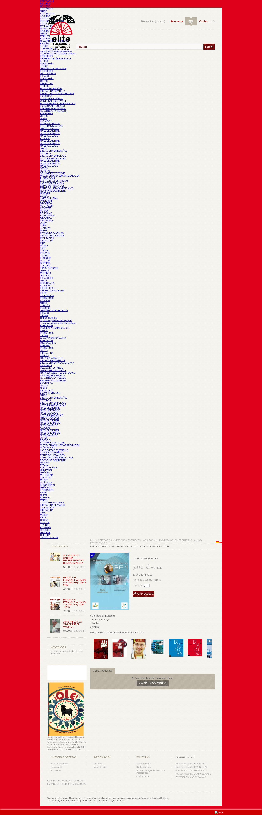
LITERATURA (46, 83)
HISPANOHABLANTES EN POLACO (57, 103)
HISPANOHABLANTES (51, 88)
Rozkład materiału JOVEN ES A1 (191, 763)
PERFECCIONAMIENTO (52, 290)
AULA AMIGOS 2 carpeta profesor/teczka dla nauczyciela (73, 559)
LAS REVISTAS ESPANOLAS (54, 181)
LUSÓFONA (46, 96)
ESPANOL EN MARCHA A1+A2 (191, 777)
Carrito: (203, 21)
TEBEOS (44, 86)
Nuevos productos (59, 763)
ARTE (43, 248)
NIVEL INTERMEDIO (50, 133)
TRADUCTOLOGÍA (49, 268)
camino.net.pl (142, 776)
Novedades (58, 647)
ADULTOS (45, 16)
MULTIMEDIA (46, 206)
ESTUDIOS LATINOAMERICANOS (56, 188)
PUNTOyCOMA (47, 178)
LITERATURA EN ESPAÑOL (53, 151)
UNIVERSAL (46, 201)
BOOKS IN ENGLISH (50, 123)
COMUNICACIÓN (48, 318)
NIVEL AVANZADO (49, 136)
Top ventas (56, 770)
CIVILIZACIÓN (47, 26)
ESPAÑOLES (46, 8)
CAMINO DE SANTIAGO (52, 233)
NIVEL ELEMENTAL (50, 131)
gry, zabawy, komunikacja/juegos (56, 320)
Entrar (160, 21)
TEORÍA (44, 46)
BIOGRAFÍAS (46, 113)
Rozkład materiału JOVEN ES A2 (191, 767)
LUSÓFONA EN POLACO (52, 106)
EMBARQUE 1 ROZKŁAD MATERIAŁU (66, 780)
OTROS (44, 81)
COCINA (44, 250)
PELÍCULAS (46, 213)
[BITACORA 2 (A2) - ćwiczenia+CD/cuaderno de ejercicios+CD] (176, 640)
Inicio (92, 540)
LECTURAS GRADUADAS (53, 158)
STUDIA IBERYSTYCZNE (52, 173)
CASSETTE (45, 208)
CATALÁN (45, 36)
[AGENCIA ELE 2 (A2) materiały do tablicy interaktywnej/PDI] (138, 640)
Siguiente (212, 646)
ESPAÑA (44, 196)
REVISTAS (45, 171)
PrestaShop (87, 800)
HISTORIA (45, 193)
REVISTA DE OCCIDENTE (53, 191)
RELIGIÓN (45, 260)
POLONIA (45, 253)
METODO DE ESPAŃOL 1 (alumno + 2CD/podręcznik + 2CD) (74, 581)
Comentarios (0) (102, 671)
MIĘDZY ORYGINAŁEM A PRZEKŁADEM (60, 176)
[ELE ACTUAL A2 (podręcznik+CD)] (119, 640)
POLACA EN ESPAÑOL (51, 98)
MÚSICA (44, 211)
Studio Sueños (143, 767)
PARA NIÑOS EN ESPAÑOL (53, 111)
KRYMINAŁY (46, 121)
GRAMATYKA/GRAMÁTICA (53, 68)
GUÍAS (43, 226)
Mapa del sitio (100, 767)
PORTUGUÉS (47, 28)
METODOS (45, 3)
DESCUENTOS (59, 546)
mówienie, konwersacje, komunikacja (58, 53)
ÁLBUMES (45, 228)
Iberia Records (143, 763)
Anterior (91, 646)
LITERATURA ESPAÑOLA (52, 91)
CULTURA (45, 265)
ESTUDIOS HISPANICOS (52, 186)
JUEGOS (44, 270)
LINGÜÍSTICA (46, 221)
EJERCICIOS (46, 56)
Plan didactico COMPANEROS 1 (191, 770)
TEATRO (44, 255)
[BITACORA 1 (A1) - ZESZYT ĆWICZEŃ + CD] (195, 640)
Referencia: (139, 580)
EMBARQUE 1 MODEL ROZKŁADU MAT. (67, 784)
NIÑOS (43, 11)
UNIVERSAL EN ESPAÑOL (53, 101)
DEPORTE (45, 263)
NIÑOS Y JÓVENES (49, 128)
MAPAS (43, 230)
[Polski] (220, 542)
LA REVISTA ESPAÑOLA (52, 183)
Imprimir (96, 623)
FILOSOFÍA (45, 258)
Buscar (209, 46)
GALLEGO (45, 6)
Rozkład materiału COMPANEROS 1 (193, 774)
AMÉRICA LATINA (49, 198)
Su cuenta (176, 21)
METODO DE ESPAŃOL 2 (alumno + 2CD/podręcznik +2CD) (74, 603)
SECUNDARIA (47, 13)
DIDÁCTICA (46, 203)
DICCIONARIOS (48, 73)
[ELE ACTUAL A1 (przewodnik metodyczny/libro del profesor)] (157, 640)
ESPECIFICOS (47, 18)
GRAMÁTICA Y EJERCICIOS (54, 310)
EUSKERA (45, 38)
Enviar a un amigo (101, 619)
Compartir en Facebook (103, 616)
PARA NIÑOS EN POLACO (53, 108)
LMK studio (101, 800)
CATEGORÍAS (47, 1)
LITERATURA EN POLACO (53, 156)
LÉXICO (44, 61)
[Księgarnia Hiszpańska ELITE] (59, 25)
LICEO (43, 23)
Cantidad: (137, 585)
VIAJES (43, 223)
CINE (42, 243)
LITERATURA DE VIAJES (52, 235)
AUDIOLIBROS (47, 216)
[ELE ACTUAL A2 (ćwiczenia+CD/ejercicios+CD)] (101, 640)
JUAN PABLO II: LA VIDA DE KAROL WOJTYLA (72, 624)
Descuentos (56, 767)
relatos (43, 118)
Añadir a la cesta (143, 594)
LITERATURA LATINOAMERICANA (57, 93)
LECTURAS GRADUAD (51, 126)
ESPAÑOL (45, 43)
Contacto (98, 763)
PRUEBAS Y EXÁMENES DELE (55, 58)
